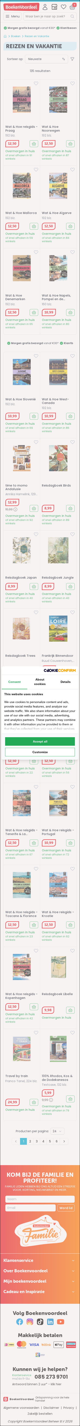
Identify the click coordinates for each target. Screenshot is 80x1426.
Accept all (40, 741)
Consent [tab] (14, 681)
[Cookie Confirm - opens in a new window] (60, 670)
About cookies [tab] (40, 682)
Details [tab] (66, 681)
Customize (40, 752)
